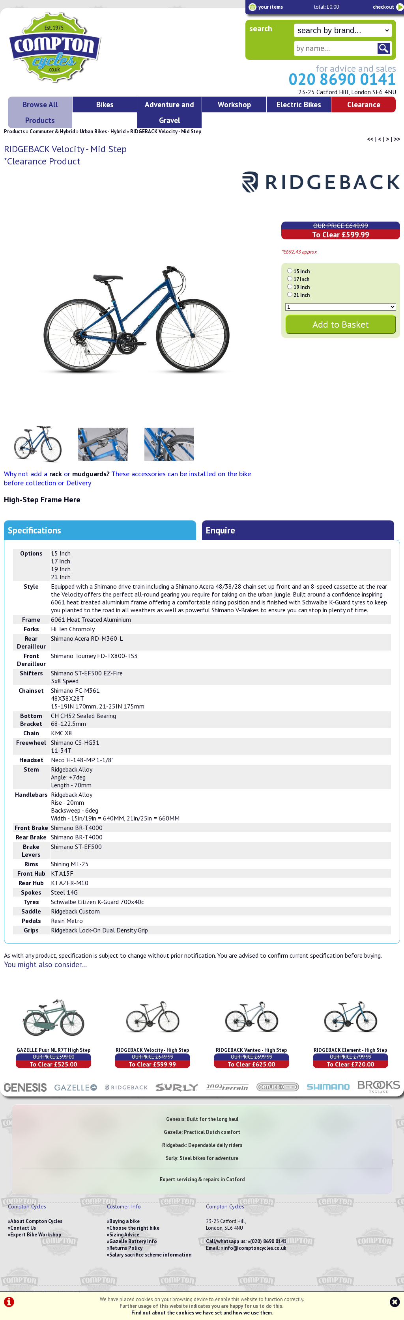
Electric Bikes (299, 104)
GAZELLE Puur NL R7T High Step (53, 1050)
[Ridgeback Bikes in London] (126, 1092)
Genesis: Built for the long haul (202, 1119)
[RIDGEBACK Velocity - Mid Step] (136, 320)
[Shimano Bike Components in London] (328, 1092)
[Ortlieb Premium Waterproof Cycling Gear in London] (277, 1092)
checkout (383, 7)
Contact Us (23, 1228)
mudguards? (91, 473)
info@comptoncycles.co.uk (254, 1248)
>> (397, 139)
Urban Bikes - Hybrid (102, 131)
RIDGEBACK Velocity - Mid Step (165, 131)
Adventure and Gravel (169, 112)
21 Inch (302, 295)
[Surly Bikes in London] (176, 1092)
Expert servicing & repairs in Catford (202, 1179)
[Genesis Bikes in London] (25, 1092)
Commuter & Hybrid (52, 131)
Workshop (234, 104)
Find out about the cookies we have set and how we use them (201, 1312)
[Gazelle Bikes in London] (75, 1092)
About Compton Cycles (36, 1221)
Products (14, 131)
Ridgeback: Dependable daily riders (202, 1145)
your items (270, 7)
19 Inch (302, 287)
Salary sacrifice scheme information (150, 1254)
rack (55, 473)
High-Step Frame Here (42, 499)
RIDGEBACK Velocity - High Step (152, 1050)
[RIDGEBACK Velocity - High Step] (152, 1043)
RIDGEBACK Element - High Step (350, 1050)
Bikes (105, 104)
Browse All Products (40, 112)
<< (370, 139)
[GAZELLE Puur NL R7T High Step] (53, 1043)
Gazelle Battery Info (133, 1241)
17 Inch (301, 279)
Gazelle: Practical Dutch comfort (202, 1132)
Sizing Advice (124, 1234)
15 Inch (302, 271)
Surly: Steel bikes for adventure (202, 1158)
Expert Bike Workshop (35, 1234)
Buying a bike (124, 1221)
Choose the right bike (134, 1228)
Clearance (363, 104)
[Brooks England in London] (378, 1092)
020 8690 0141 (342, 79)
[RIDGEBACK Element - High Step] (350, 1043)
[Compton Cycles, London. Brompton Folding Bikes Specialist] (83, 82)
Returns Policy (125, 1248)
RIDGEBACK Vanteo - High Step (251, 1050)
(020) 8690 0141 (268, 1241)
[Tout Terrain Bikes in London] (227, 1092)
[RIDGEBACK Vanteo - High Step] (251, 1043)
